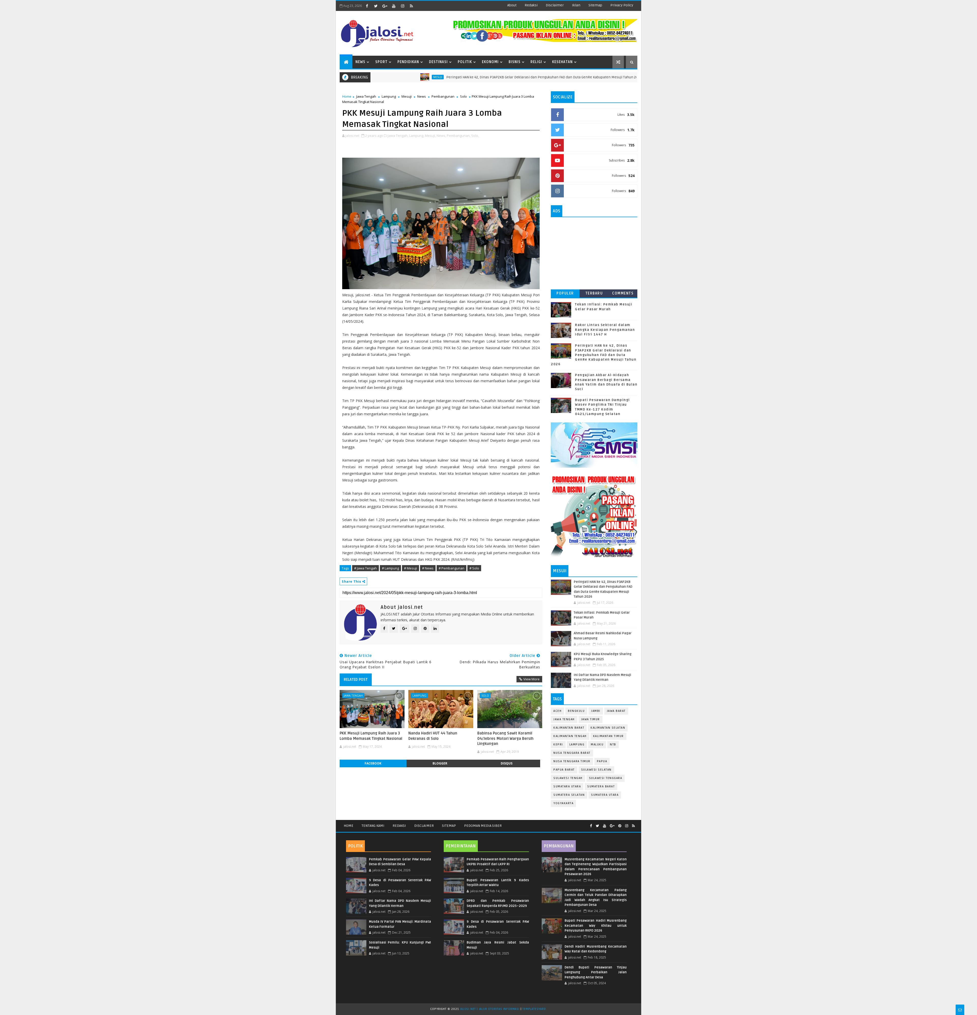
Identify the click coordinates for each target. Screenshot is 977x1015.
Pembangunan (443, 96)
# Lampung (390, 568)
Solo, (475, 135)
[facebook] (367, 6)
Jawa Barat (616, 711)
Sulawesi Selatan (596, 770)
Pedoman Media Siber (483, 825)
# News (428, 568)
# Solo (474, 568)
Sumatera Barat (601, 786)
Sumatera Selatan (569, 795)
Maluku (597, 744)
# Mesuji (410, 568)
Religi (536, 62)
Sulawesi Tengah (568, 778)
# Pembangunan (451, 568)
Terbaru (594, 293)
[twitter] (376, 6)
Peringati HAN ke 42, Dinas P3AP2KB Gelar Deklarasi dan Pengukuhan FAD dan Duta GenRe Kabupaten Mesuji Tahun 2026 (497, 77)
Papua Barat (564, 770)
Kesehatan (562, 62)
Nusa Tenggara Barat (572, 753)
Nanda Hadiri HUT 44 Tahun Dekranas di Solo (432, 736)
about (511, 5)
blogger (440, 763)
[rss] (411, 6)
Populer (565, 293)
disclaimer (555, 5)
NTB (613, 744)
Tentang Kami (373, 825)
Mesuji (390, 77)
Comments (623, 293)
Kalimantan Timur (608, 736)
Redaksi (399, 825)
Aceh (557, 711)
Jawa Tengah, (398, 135)
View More (531, 679)
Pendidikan (408, 62)
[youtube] (393, 6)
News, (441, 135)
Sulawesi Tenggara (605, 778)
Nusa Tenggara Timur (572, 761)
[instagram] (402, 6)
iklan (576, 5)
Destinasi (438, 62)
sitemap (595, 5)
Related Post (356, 679)
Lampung (389, 96)
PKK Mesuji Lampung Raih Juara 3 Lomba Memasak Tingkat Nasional (371, 736)
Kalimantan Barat (568, 728)
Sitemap (449, 825)
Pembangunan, (458, 135)
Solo (463, 96)
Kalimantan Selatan (608, 728)
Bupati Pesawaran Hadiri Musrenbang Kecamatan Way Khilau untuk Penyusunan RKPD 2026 (596, 926)
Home (346, 96)
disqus (506, 763)
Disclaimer (424, 825)
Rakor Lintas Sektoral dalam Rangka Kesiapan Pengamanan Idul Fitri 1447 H (605, 329)
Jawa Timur (590, 719)
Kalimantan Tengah (570, 736)
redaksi (531, 5)
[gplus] (385, 6)
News (360, 62)
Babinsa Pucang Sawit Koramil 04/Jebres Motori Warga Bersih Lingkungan (505, 738)
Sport (381, 62)
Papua (602, 761)
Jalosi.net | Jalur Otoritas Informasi (490, 1009)
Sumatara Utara (567, 786)
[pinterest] (620, 826)
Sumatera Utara (605, 795)
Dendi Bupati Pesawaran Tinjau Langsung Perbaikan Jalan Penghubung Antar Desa (596, 972)
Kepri (558, 744)
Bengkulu (576, 711)
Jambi (595, 711)
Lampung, (416, 135)
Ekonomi (490, 62)
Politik (465, 62)
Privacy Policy (621, 5)
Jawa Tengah (366, 96)
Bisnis (515, 62)
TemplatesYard (534, 1009)
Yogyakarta (563, 803)
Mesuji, (430, 135)
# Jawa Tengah (365, 568)
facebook (373, 763)
